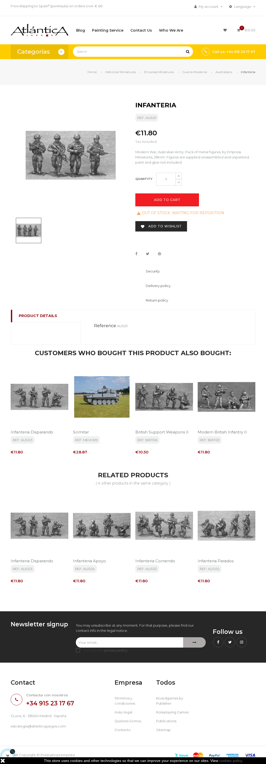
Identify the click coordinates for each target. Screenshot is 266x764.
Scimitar (81, 432)
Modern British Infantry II (222, 432)
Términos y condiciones (125, 700)
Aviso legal (123, 712)
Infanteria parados (216, 560)
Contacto (123, 730)
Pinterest (159, 254)
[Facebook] (218, 642)
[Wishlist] (226, 30)
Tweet (147, 254)
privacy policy (116, 650)
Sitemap (163, 730)
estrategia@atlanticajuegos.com (38, 726)
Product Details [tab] (38, 315)
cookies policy (230, 761)
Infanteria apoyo (89, 560)
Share (136, 254)
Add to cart (167, 200)
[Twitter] (230, 642)
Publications (166, 721)
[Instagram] (242, 642)
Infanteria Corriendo (155, 560)
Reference (105, 325)
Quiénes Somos (128, 721)
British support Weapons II (162, 432)
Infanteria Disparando (32, 432)
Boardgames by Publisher (169, 700)
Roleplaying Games (172, 712)
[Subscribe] (194, 642)
